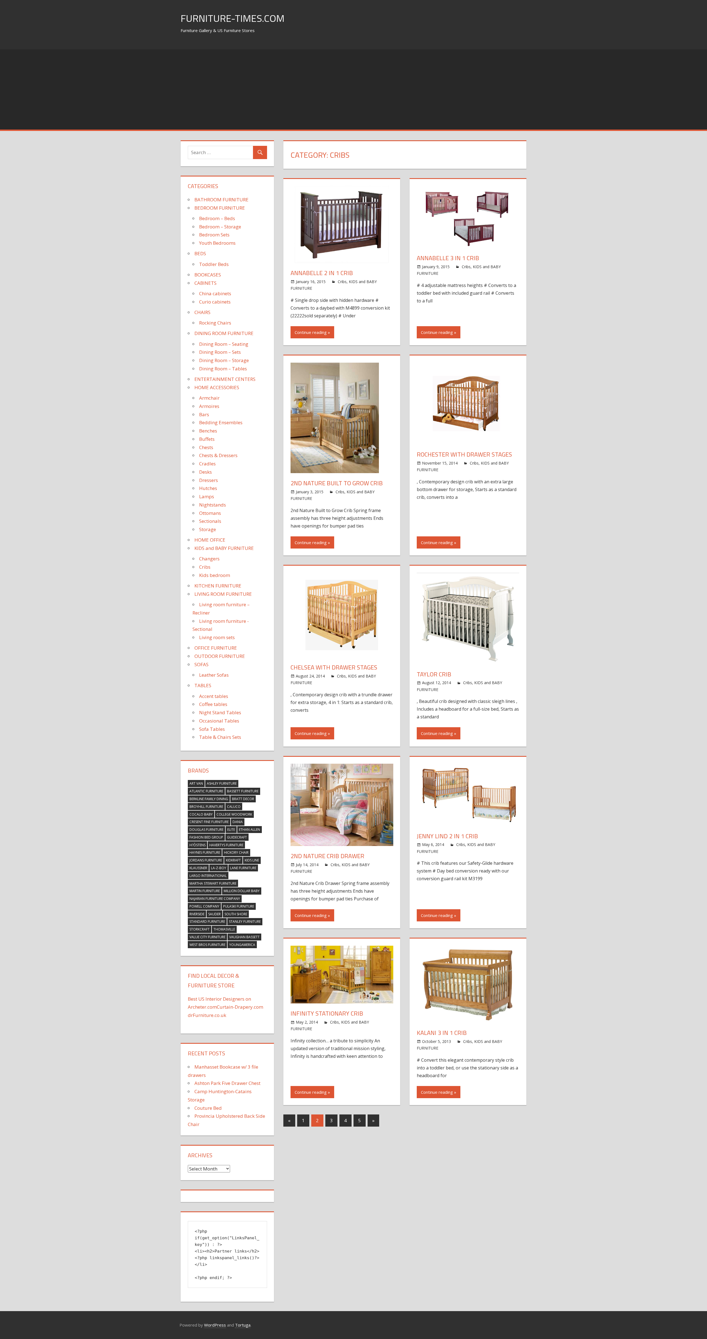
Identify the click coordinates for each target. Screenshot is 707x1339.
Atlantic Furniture (206, 791)
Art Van (196, 783)
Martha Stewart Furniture (212, 883)
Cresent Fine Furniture (209, 821)
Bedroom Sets (214, 234)
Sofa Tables (212, 729)
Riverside (196, 914)
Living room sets (217, 637)
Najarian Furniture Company (214, 898)
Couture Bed (208, 1108)
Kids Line (252, 860)
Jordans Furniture (205, 860)
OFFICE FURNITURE (215, 648)
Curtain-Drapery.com (240, 1007)
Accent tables (213, 696)
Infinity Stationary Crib (327, 1013)
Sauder (214, 914)
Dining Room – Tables (223, 368)
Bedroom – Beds (217, 218)
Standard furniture (207, 921)
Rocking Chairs (215, 323)
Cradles (207, 463)
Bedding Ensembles (220, 422)
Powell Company (204, 906)
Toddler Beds (214, 264)
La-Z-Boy (218, 868)
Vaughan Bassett (244, 937)
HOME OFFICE (209, 540)
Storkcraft (199, 929)
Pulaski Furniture (238, 906)
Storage (207, 529)
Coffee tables (213, 704)
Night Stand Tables (220, 712)
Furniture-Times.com (232, 18)
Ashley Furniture (222, 783)
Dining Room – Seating (223, 344)
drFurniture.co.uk (207, 1015)
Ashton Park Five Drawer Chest (227, 1083)
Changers (209, 558)
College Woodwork (234, 814)
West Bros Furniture (207, 944)
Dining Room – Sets (220, 352)
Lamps (206, 496)
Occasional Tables (219, 721)
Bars (204, 414)
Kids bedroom (214, 575)
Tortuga (242, 1325)
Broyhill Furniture (206, 806)
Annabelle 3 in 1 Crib (448, 258)
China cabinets (215, 293)
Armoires (209, 406)
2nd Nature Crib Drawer (327, 856)
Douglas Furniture (206, 829)
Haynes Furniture (204, 852)
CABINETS (205, 283)
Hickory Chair (236, 852)
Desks (205, 472)
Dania (238, 821)
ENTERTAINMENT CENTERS (224, 379)
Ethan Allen (249, 829)
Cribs (342, 281)
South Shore (236, 914)
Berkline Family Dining (208, 799)
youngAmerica (242, 944)
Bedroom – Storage (220, 226)
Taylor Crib (434, 674)
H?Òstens (197, 845)
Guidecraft (237, 837)
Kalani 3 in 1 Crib (442, 1032)
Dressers (208, 480)
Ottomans (210, 513)
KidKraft (233, 860)
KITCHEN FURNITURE (217, 585)
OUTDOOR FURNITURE (219, 656)
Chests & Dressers (218, 455)
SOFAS (201, 664)
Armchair (209, 398)
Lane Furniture (243, 868)
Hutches (208, 488)
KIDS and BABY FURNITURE (224, 548)
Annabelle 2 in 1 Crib (322, 273)
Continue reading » (312, 332)
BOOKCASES (207, 275)
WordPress (215, 1325)
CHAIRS (202, 312)
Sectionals (210, 521)
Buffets (207, 439)
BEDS (200, 253)
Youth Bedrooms (217, 243)
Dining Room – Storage (224, 360)
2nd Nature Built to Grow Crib (337, 483)
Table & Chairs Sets (220, 737)
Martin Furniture (204, 891)
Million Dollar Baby (242, 891)
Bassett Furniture (242, 791)
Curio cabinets (215, 302)
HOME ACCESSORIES (216, 387)
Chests (206, 447)
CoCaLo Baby (201, 814)
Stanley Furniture (245, 921)
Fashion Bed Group (206, 837)
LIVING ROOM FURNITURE (223, 594)
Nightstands (212, 505)
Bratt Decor (243, 799)
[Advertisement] (353, 88)
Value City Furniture (207, 937)
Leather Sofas (214, 675)
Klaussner (198, 868)
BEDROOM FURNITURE (219, 208)
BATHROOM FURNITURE (221, 199)
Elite (231, 829)
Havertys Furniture (226, 845)
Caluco (234, 806)
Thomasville (224, 929)
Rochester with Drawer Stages (464, 454)
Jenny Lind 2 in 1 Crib (447, 836)
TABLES (202, 685)
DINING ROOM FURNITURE (224, 333)
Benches (208, 431)
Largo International (208, 875)
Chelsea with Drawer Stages (334, 667)
